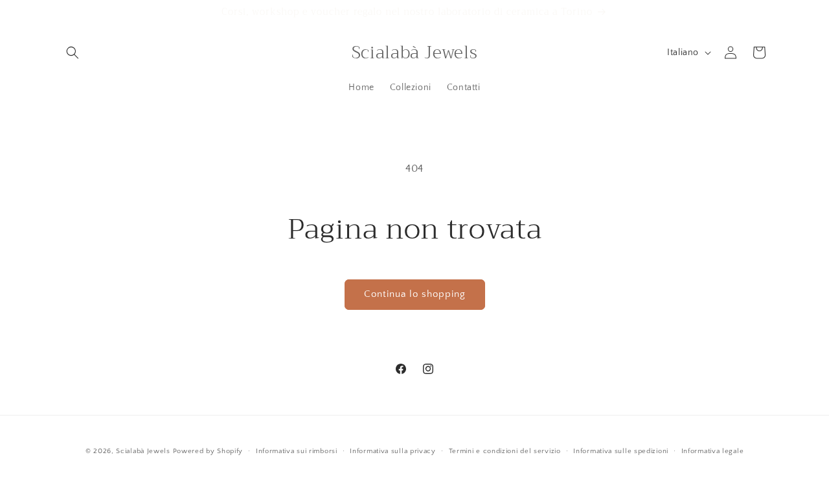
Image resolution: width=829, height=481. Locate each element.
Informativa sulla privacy (393, 451)
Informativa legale (712, 451)
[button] (72, 52)
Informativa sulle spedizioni (620, 451)
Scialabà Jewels (143, 451)
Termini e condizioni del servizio (505, 451)
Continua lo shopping (415, 293)
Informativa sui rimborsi (296, 451)
